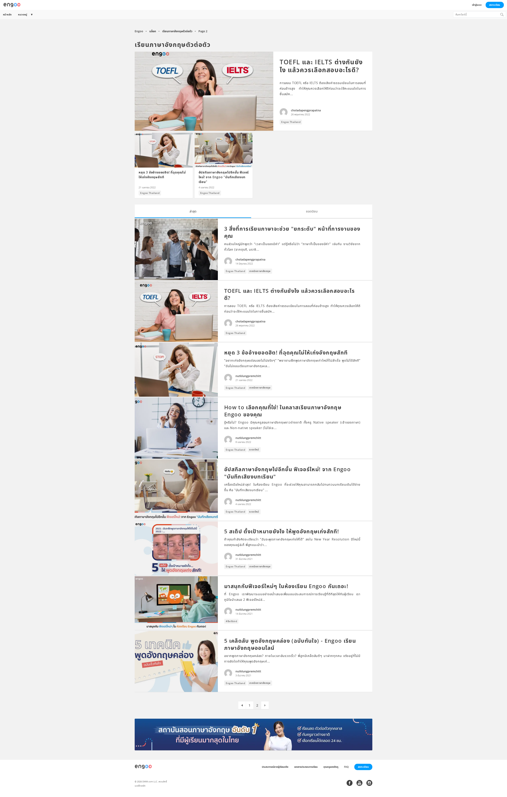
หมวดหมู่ (22, 14)
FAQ (346, 767)
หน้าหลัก (7, 14)
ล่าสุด (193, 211)
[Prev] (242, 705)
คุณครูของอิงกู (330, 767)
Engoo (139, 31)
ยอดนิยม (312, 211)
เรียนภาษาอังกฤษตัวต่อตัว (177, 31)
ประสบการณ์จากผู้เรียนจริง (275, 767)
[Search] (501, 14)
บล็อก (152, 31)
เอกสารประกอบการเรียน (306, 767)
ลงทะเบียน (494, 5)
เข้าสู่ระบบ (477, 5)
